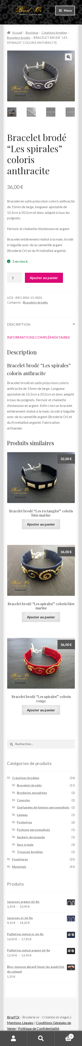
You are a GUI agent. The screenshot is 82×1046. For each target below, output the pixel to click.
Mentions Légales (20, 1023)
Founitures (20, 859)
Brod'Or (13, 1017)
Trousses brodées (30, 852)
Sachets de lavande (31, 837)
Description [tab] (18, 324)
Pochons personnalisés (33, 830)
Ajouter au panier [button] (41, 524)
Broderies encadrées (32, 793)
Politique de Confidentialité (38, 1028)
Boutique (32, 32)
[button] (68, 56)
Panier (63, 1035)
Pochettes (24, 822)
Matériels (19, 866)
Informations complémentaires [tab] (38, 337)
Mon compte (13, 1038)
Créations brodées (54, 32)
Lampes (22, 815)
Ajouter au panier (44, 278)
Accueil (17, 32)
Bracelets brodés (18, 37)
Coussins (23, 800)
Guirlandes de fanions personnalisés (43, 807)
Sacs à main (25, 844)
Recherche (41, 1038)
